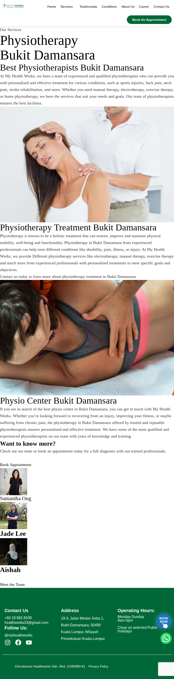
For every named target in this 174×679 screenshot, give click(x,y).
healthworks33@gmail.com (26, 623)
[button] (67, 6)
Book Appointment (15, 464)
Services (66, 6)
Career (144, 6)
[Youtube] (29, 642)
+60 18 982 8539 (18, 618)
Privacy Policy (98, 666)
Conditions (109, 6)
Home (51, 6)
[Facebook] (18, 642)
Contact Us (161, 6)
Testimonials (88, 6)
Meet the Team (12, 584)
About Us (128, 6)
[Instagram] (8, 642)
